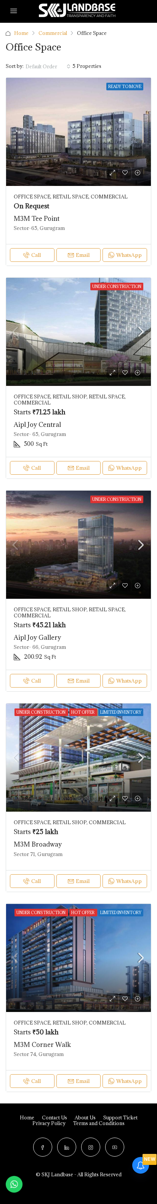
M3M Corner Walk (42, 1044)
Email (83, 255)
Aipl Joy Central (37, 424)
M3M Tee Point (36, 218)
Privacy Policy (49, 1123)
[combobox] (48, 66)
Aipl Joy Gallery (37, 637)
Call (36, 255)
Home (21, 33)
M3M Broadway (38, 844)
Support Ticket (120, 1117)
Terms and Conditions (99, 1123)
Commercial (52, 33)
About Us (85, 1117)
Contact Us (54, 1117)
